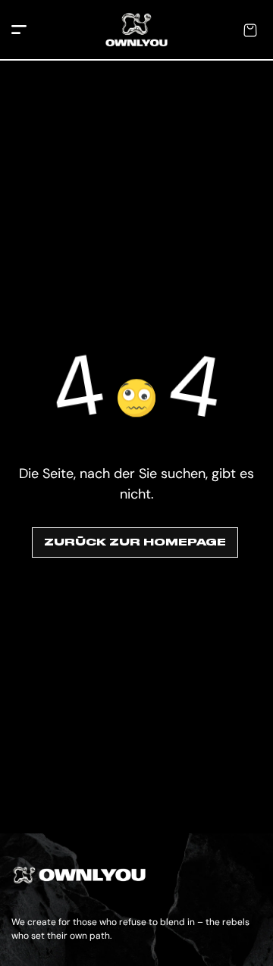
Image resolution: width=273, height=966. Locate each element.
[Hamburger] (19, 30)
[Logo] (136, 30)
